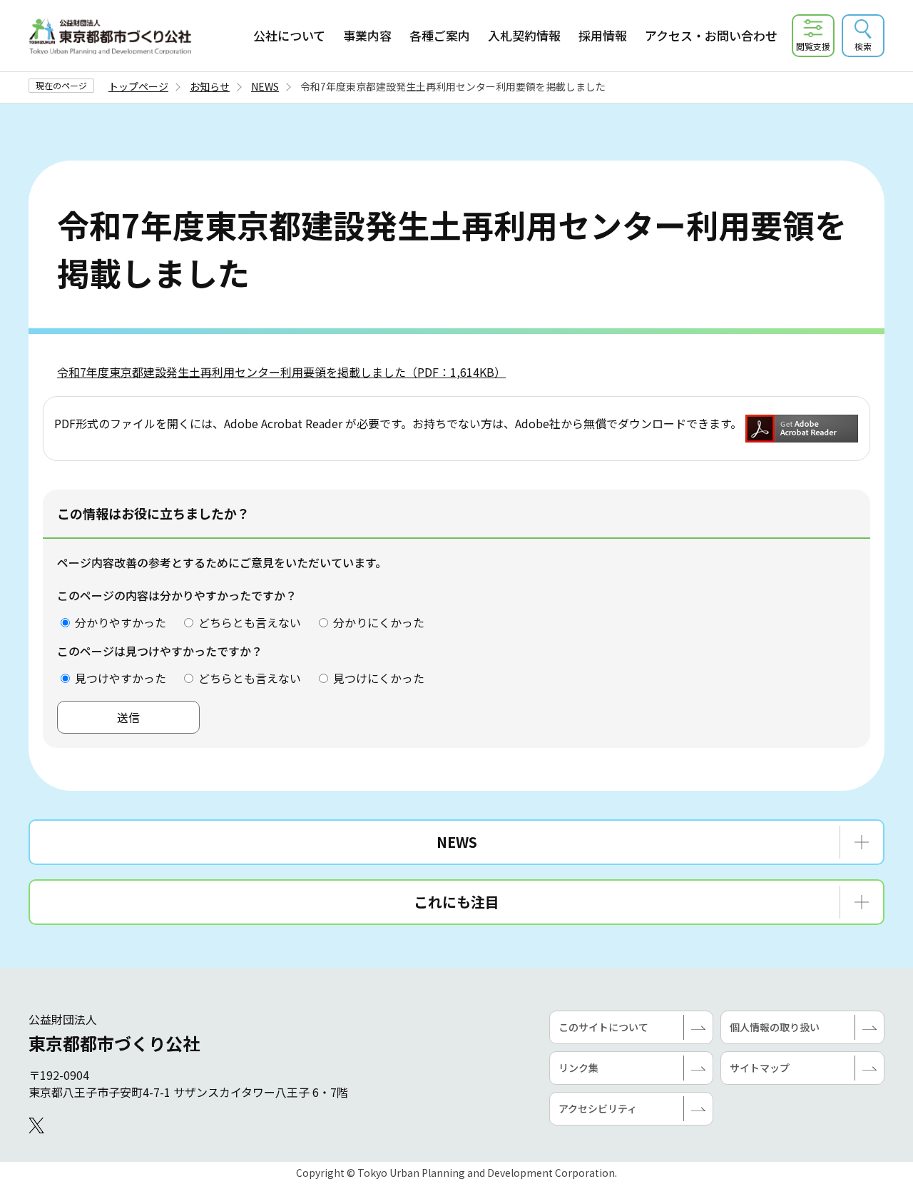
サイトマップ (760, 1068)
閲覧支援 (813, 46)
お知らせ (210, 86)
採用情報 (602, 35)
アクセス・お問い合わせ (711, 35)
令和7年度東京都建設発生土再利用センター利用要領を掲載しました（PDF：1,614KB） (281, 371)
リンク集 (578, 1068)
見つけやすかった (120, 678)
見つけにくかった (378, 678)
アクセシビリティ (597, 1108)
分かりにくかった (378, 622)
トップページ (138, 86)
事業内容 (367, 35)
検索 (863, 46)
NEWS (265, 86)
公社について (289, 35)
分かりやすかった (120, 622)
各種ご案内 (439, 35)
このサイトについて (603, 1027)
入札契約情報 (524, 35)
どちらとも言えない (249, 622)
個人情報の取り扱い (775, 1027)
